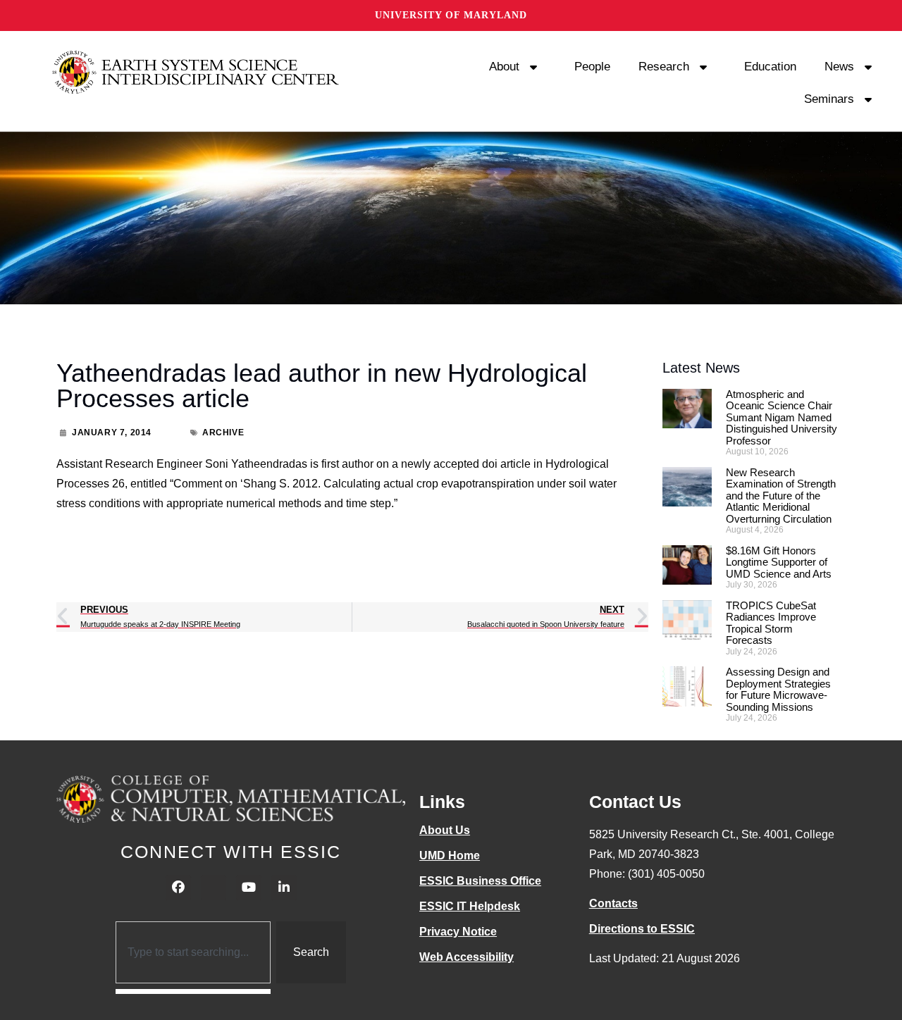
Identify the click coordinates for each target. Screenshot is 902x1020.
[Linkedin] (284, 887)
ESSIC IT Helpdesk (469, 906)
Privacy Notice (458, 932)
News (839, 66)
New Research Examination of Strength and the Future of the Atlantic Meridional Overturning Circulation (781, 495)
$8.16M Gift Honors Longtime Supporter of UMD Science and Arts (779, 562)
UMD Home (449, 856)
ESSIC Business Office (480, 881)
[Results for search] (193, 991)
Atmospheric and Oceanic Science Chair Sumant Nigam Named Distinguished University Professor (781, 417)
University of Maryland (451, 15)
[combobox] (193, 952)
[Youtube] (248, 887)
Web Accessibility (466, 957)
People (592, 66)
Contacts (613, 903)
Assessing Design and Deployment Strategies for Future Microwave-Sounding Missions (778, 689)
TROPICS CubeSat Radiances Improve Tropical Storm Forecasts (771, 623)
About (504, 66)
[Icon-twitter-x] (213, 887)
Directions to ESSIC (642, 929)
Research (663, 66)
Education (770, 66)
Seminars (829, 99)
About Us (444, 830)
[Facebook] (178, 887)
